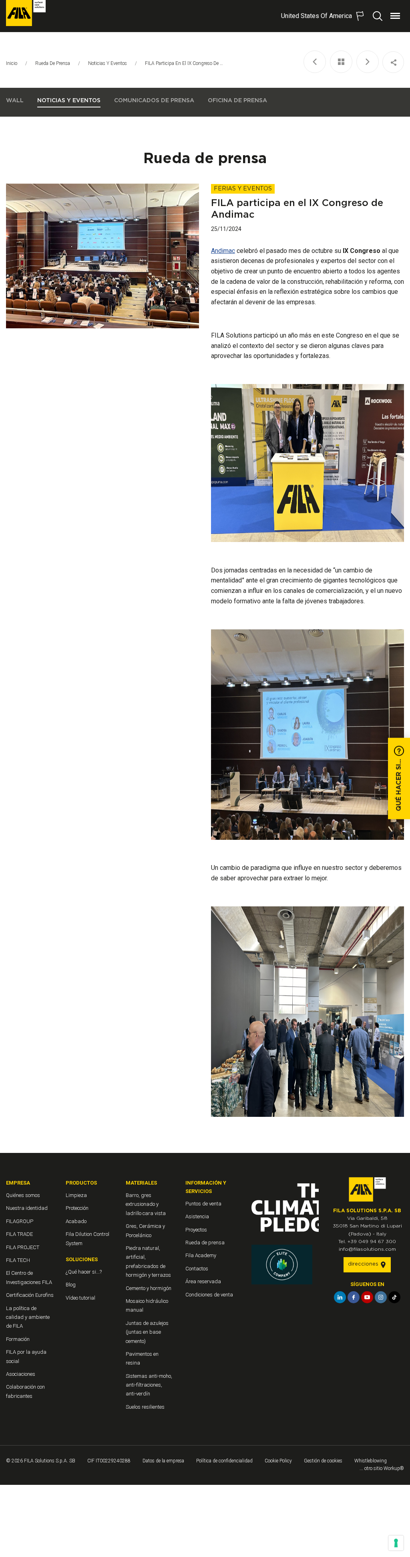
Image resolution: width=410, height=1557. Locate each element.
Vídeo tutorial (80, 1298)
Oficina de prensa (237, 100)
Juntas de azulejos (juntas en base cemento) (147, 1332)
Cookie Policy (278, 1461)
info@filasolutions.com (367, 1249)
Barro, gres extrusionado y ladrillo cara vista (146, 1204)
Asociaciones (20, 1374)
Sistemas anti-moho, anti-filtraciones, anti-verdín (149, 1385)
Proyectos (196, 1230)
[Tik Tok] (394, 1297)
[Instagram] (381, 1297)
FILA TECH (18, 1260)
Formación (18, 1339)
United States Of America (316, 16)
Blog (71, 1285)
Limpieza (76, 1195)
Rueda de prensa (52, 63)
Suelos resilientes (145, 1407)
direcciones (364, 1264)
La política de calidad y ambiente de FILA (28, 1317)
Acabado (76, 1221)
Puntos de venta (203, 1204)
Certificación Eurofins (30, 1295)
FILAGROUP (19, 1221)
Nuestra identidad (27, 1208)
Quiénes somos (23, 1195)
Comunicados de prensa (154, 100)
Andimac (223, 251)
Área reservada (203, 1281)
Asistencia (197, 1216)
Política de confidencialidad (224, 1461)
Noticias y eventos (107, 63)
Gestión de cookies (323, 1461)
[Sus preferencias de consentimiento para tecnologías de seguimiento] (396, 1543)
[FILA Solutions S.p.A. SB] (26, 13)
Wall (15, 100)
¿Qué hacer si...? (84, 1272)
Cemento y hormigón (148, 1288)
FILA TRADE (19, 1234)
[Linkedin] (340, 1297)
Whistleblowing (370, 1461)
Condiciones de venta (209, 1295)
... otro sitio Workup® (382, 1468)
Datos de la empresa (163, 1461)
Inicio (11, 63)
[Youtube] (367, 1297)
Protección (77, 1208)
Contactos (196, 1269)
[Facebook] (354, 1297)
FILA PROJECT (22, 1247)
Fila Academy (200, 1255)
